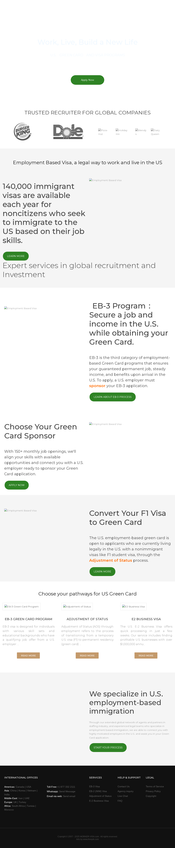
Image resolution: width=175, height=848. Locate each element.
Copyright (151, 796)
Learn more (16, 256)
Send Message (67, 791)
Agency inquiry (125, 791)
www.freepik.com (91, 839)
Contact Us (124, 786)
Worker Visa (26, 9)
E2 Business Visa (146, 619)
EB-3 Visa (94, 786)
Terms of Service (155, 786)
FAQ (120, 800)
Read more (28, 655)
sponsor (97, 386)
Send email (69, 796)
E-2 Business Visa (99, 800)
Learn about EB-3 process (113, 397)
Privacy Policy (153, 791)
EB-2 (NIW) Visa (98, 791)
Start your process (108, 747)
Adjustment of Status (110, 560)
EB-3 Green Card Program (28, 619)
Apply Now (87, 80)
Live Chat (123, 796)
